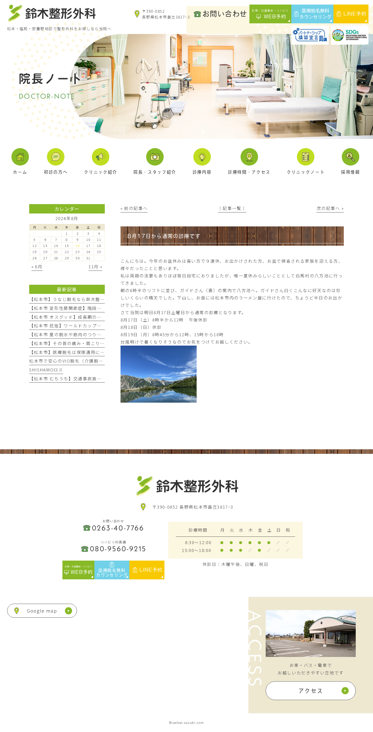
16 (77, 245)
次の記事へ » (330, 208)
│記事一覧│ (232, 208)
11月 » (95, 266)
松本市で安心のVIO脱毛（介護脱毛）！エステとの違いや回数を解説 (101, 361)
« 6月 (37, 266)
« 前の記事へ (134, 208)
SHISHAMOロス (46, 370)
